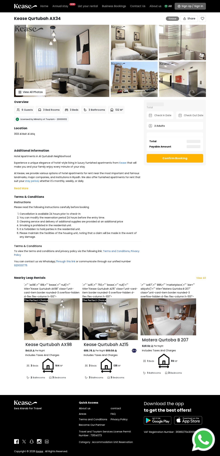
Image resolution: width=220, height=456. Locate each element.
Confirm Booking (174, 158)
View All (201, 278)
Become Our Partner (92, 425)
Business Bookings (114, 6)
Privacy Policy (119, 419)
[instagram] (39, 441)
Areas (82, 414)
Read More (21, 188)
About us (155, 6)
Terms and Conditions (116, 251)
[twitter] (24, 441)
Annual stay (63, 6)
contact (116, 408)
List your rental (88, 6)
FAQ (113, 414)
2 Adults (159, 125)
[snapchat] (31, 441)
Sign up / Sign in (192, 6)
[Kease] (25, 6)
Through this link (65, 261)
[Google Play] (157, 420)
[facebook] (16, 441)
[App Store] (188, 420)
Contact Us (137, 6)
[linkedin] (46, 441)
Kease (39, 451)
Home (44, 6)
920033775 (20, 265)
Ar (170, 6)
